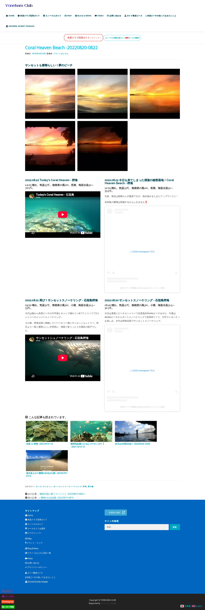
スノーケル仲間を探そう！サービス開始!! (122, 38)
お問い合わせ (115, 16)
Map (69, 16)
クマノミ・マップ (34, 543)
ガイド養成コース (134, 16)
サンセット (47, 486)
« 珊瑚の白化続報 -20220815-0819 (56, 497)
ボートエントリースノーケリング (67, 486)
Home (11, 16)
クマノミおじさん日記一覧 (39, 553)
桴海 (85, 486)
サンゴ (39, 486)
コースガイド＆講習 (36, 528)
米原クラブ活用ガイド (30, 16)
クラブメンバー (34, 533)
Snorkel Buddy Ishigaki (21, 26)
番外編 (91, 486)
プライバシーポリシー (37, 567)
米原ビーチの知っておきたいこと (161, 16)
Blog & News (84, 16)
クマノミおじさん (61, 54)
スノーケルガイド (53, 16)
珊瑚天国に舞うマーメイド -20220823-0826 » (62, 494)
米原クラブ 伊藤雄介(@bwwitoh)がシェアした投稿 (142, 288)
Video (100, 16)
